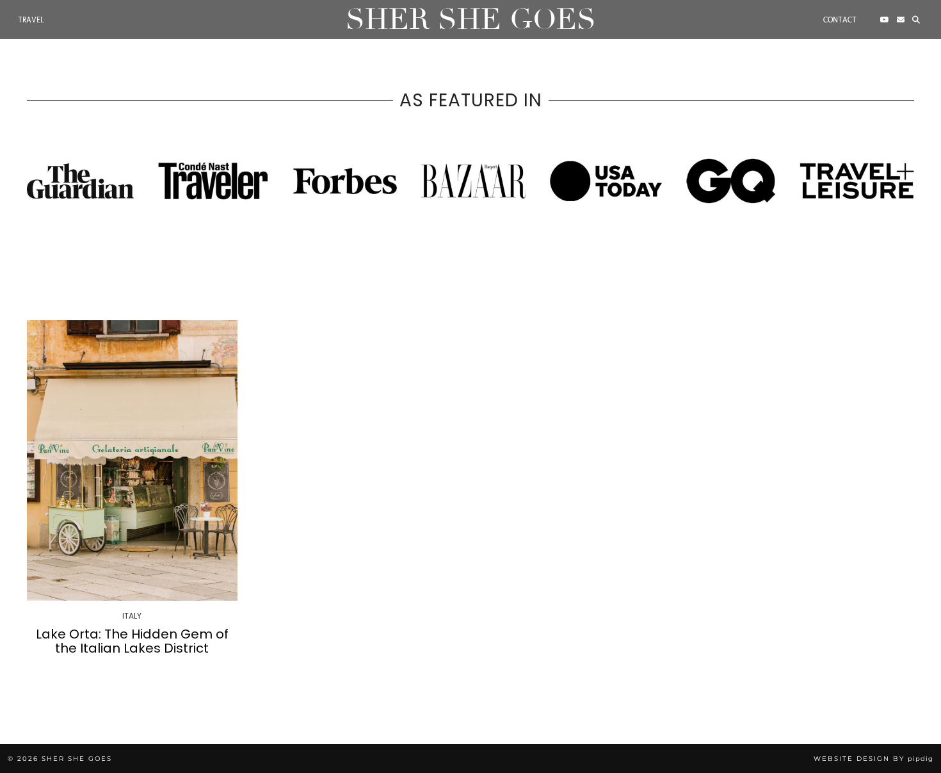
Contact (840, 19)
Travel (31, 19)
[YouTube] (884, 20)
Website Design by (873, 758)
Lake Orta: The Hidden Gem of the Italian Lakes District (132, 641)
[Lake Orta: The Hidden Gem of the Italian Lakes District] (132, 460)
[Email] (901, 20)
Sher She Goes (471, 19)
